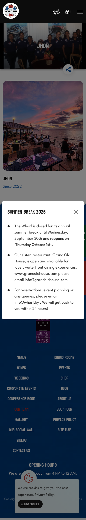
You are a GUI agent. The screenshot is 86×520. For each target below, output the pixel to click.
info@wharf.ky (26, 303)
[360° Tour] (56, 12)
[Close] (76, 212)
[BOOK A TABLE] (67, 11)
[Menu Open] (80, 12)
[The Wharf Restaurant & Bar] (11, 12)
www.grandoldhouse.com (35, 274)
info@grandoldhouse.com (46, 280)
